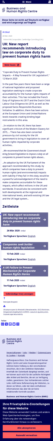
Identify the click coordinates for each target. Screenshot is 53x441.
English (31, 236)
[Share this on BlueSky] (14, 324)
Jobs (25, 352)
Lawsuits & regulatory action (39, 312)
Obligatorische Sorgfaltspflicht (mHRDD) (16, 312)
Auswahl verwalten (26, 435)
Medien (32, 352)
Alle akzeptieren (26, 427)
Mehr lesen (10, 65)
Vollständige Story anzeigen (19, 294)
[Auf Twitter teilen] (6, 324)
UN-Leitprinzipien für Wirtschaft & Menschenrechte (20, 310)
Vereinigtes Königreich (10, 302)
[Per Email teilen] (17, 324)
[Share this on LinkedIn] (10, 324)
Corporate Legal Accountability (13, 314)
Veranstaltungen (14, 352)
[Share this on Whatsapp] (2, 324)
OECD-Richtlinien (43, 310)
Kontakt (21, 355)
